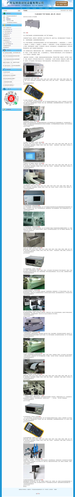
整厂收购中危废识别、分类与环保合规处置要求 (11, 65)
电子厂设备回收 (7, 27)
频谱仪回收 (6, 40)
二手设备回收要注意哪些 (7, 81)
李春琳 (55, 489)
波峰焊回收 (6, 34)
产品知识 (40, 8)
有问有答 (47, 8)
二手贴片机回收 (7, 33)
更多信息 (24, 486)
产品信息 (28, 8)
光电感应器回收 (7, 45)
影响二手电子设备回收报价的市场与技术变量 (11, 55)
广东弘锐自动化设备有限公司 (28, 83)
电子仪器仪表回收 (7, 29)
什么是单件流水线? (6, 72)
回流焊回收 (6, 36)
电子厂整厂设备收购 (7, 43)
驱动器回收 (6, 47)
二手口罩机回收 (7, 42)
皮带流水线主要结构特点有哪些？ (9, 78)
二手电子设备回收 (7, 31)
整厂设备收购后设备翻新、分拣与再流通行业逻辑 (12, 52)
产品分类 (34, 8)
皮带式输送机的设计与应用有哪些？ (9, 75)
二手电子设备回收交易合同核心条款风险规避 (11, 59)
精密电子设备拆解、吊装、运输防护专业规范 (11, 62)
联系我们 (53, 8)
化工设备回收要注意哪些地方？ (8, 85)
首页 (21, 8)
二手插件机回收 (7, 38)
